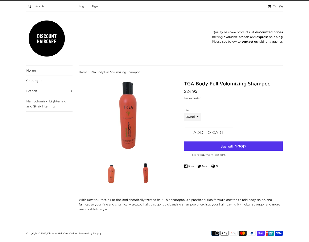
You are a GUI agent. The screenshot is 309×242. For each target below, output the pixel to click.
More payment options (209, 155)
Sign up (97, 6)
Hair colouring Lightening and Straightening (46, 103)
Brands (49, 91)
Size (186, 110)
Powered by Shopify (90, 233)
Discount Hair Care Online (62, 233)
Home (31, 70)
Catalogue (34, 81)
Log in (83, 6)
